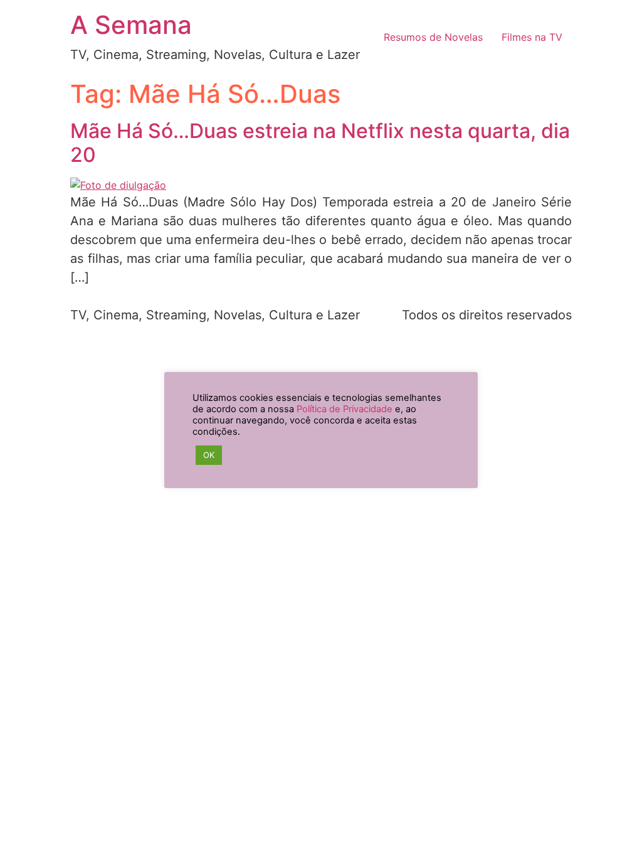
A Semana (131, 24)
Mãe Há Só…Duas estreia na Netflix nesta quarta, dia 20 (320, 143)
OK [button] (208, 455)
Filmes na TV (532, 37)
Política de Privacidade (344, 409)
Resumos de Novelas (433, 37)
